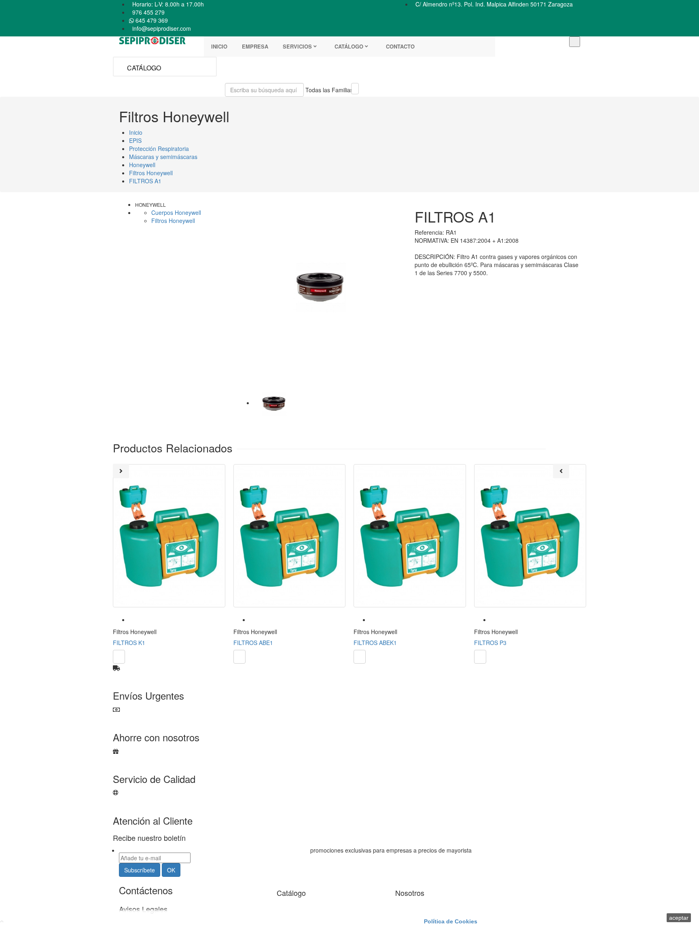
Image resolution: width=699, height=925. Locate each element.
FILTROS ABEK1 (375, 643)
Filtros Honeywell (173, 220)
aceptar (678, 917)
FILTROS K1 (129, 643)
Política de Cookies (450, 921)
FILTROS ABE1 (253, 643)
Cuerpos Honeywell (176, 212)
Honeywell (150, 204)
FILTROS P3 (490, 643)
